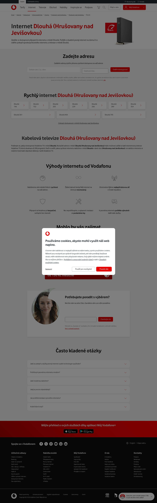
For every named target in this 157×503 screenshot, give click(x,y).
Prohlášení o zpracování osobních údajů (78, 260)
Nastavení (48, 269)
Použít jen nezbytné (83, 269)
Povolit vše (104, 269)
